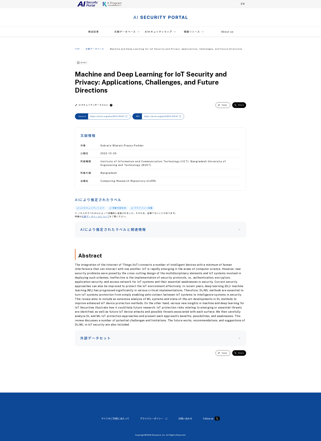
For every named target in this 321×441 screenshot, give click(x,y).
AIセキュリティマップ (158, 31)
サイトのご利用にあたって (115, 418)
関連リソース (192, 31)
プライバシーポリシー (151, 418)
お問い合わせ (185, 418)
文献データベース (125, 31)
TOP (77, 49)
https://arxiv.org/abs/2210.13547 (107, 116)
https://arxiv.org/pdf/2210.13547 (161, 116)
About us (227, 31)
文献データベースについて (95, 216)
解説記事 (93, 31)
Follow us (208, 418)
